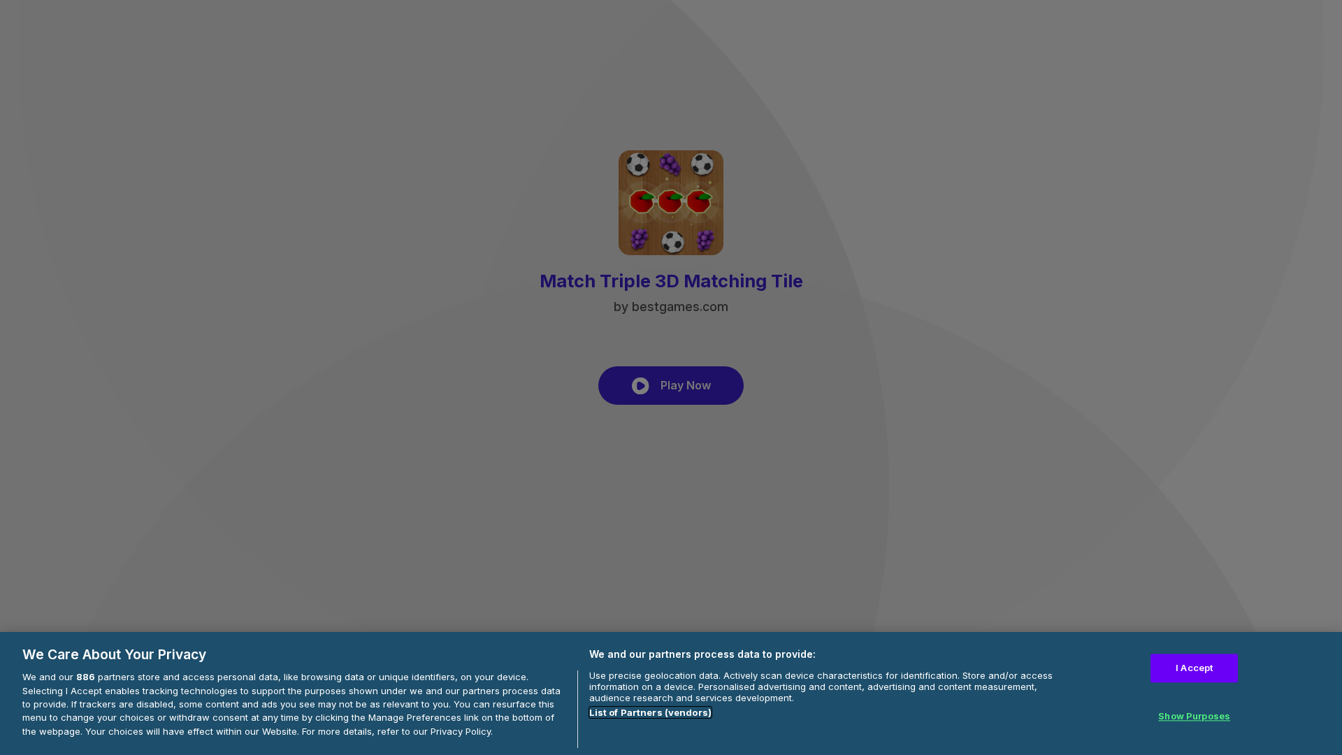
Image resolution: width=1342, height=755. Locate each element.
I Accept (1194, 668)
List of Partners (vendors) (650, 712)
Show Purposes (1194, 716)
